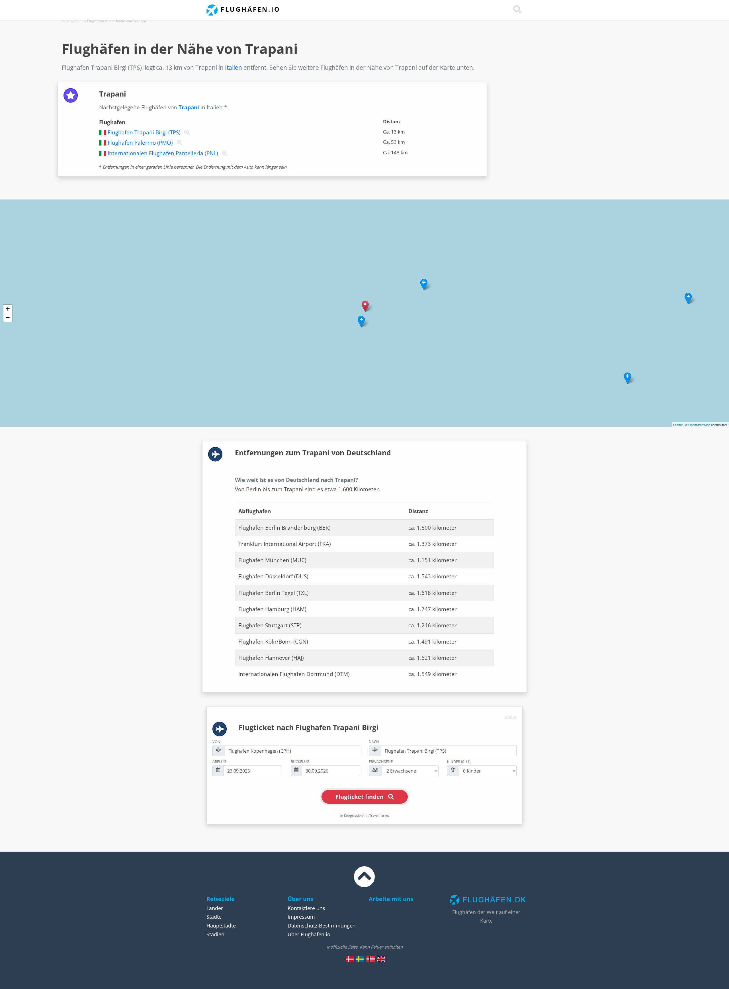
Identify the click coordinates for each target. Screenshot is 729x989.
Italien (78, 21)
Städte (214, 916)
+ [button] (8, 308)
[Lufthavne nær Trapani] (350, 959)
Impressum (301, 916)
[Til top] (364, 882)
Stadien (215, 934)
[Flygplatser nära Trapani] (360, 959)
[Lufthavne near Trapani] (380, 959)
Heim (66, 21)
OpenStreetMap (699, 424)
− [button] (8, 317)
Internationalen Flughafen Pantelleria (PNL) (163, 153)
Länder (214, 908)
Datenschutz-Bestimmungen (322, 925)
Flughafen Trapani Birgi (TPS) (144, 132)
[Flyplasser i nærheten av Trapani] (370, 959)
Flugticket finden (359, 796)
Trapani (189, 107)
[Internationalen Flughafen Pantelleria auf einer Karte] (223, 153)
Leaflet (678, 424)
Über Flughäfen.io (309, 934)
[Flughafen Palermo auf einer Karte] (178, 142)
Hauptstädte (221, 925)
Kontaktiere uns (306, 908)
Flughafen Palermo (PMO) (140, 142)
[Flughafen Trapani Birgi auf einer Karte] (186, 132)
